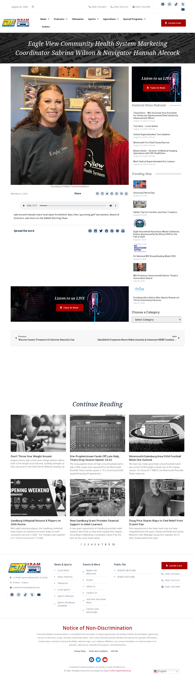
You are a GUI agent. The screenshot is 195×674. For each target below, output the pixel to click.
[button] (32, 6)
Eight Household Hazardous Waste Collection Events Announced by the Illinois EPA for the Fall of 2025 (156, 234)
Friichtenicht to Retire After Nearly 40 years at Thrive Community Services (156, 298)
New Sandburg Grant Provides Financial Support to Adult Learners (94, 522)
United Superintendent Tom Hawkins (151, 134)
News (43, 18)
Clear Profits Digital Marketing (117, 670)
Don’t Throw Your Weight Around (31, 456)
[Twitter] (98, 659)
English (162, 671)
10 (113, 544)
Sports (92, 18)
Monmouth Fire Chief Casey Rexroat (151, 142)
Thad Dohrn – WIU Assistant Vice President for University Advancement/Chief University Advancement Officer (155, 115)
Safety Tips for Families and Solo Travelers (155, 212)
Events (46, 26)
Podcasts (59, 18)
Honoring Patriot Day (143, 193)
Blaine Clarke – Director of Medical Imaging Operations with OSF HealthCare (155, 152)
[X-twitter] (183, 4)
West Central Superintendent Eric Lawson (154, 161)
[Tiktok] (176, 4)
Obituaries (78, 18)
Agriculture (109, 18)
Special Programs (133, 18)
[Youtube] (183, 9)
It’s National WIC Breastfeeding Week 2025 (154, 256)
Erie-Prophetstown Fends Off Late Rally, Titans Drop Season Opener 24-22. (95, 458)
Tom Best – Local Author (145, 126)
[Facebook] (162, 4)
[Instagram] (169, 4)
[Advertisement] (70, 261)
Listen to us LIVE (70, 298)
